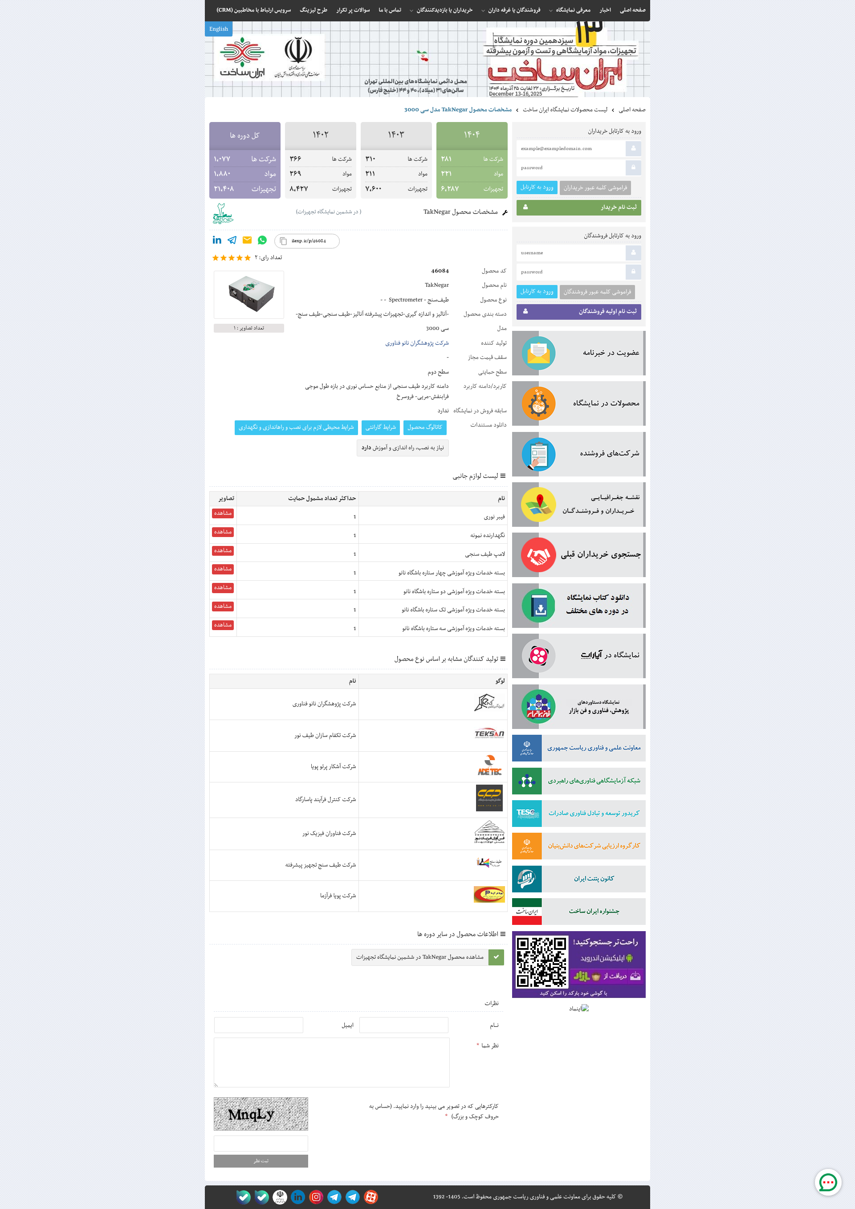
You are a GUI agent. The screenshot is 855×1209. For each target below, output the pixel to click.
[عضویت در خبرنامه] (579, 355)
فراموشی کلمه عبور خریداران (595, 188)
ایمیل (348, 1025)
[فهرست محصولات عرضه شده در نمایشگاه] (579, 405)
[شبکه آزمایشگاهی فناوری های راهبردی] (579, 783)
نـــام (494, 1025)
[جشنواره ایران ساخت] (579, 913)
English (218, 29)
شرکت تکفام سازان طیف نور (325, 736)
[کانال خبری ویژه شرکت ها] (351, 1197)
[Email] (247, 242)
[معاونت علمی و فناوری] (579, 750)
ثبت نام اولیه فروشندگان (608, 312)
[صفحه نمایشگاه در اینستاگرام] (314, 1197)
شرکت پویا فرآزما (338, 896)
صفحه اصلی (632, 110)
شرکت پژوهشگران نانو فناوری (417, 343)
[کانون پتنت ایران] (579, 881)
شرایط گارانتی (381, 427)
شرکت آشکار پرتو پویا (333, 767)
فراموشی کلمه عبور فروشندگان (597, 292)
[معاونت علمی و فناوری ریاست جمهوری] (278, 1197)
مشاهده (223, 513)
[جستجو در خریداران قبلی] (579, 557)
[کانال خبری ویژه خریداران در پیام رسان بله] (260, 1197)
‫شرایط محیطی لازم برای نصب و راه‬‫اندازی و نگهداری (296, 427)
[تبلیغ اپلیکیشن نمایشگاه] (579, 966)
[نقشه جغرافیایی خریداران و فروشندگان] (579, 506)
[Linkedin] (216, 242)
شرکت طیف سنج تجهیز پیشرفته (320, 865)
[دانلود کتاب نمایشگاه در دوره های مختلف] (579, 607)
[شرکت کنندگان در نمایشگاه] (579, 456)
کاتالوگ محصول (425, 427)
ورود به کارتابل (537, 187)
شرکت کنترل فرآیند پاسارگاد (325, 800)
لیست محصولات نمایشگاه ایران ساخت (565, 110)
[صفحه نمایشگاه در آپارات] (369, 1197)
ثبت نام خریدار (619, 207)
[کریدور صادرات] (579, 815)
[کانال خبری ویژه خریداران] (333, 1197)
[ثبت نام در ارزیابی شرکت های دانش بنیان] (579, 848)
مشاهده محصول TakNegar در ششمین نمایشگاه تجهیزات (420, 957)
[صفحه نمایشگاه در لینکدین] (296, 1197)
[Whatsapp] (262, 242)
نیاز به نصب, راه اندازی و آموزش (403, 448)
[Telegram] (232, 242)
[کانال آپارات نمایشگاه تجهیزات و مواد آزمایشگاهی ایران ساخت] (579, 658)
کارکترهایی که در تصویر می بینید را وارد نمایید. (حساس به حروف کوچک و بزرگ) (434, 1111)
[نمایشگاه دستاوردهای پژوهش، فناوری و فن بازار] (579, 708)
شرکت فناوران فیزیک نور (329, 834)
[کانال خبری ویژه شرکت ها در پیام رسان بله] (241, 1197)
